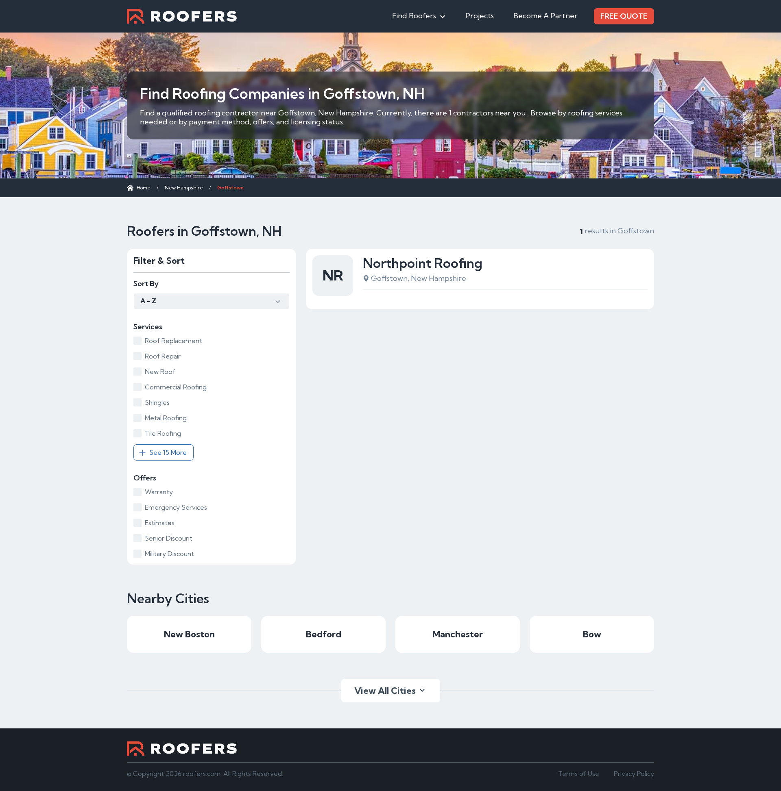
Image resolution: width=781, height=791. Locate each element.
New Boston (189, 634)
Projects (479, 15)
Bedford (323, 634)
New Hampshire (184, 188)
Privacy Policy (634, 773)
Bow (592, 634)
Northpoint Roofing (422, 263)
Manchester (457, 634)
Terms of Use (578, 773)
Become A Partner (545, 15)
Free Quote (624, 16)
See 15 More (168, 452)
